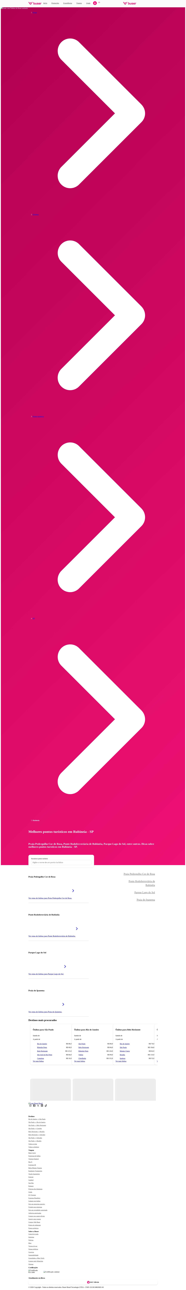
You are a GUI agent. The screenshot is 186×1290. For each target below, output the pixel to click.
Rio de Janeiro (42, 1044)
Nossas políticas (33, 1249)
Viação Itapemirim (34, 1174)
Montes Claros (125, 1051)
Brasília (122, 1055)
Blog (29, 1243)
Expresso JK (32, 1165)
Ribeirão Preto (42, 1047)
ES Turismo (32, 1195)
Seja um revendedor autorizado (37, 1210)
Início (45, 3)
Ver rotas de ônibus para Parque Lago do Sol (46, 974)
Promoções (55, 3)
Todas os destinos (33, 1147)
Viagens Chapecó (33, 1159)
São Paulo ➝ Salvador (35, 1138)
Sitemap (30, 1264)
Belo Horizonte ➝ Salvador (36, 1135)
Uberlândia (82, 1058)
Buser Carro (32, 1153)
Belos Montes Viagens (35, 1168)
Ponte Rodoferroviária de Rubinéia (142, 883)
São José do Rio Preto (44, 1055)
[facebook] (34, 1106)
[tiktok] (46, 1106)
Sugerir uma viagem (34, 1219)
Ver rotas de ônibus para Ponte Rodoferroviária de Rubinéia (52, 936)
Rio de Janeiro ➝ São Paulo (36, 1119)
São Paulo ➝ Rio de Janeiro (36, 1122)
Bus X (30, 1162)
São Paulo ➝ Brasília (34, 1141)
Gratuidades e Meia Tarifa (36, 1258)
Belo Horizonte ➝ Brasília (36, 1131)
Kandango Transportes (35, 1171)
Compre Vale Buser (34, 1222)
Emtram (30, 1177)
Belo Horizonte (42, 1051)
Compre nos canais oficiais (36, 1216)
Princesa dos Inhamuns (35, 1189)
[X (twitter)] (38, 1106)
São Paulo (81, 1044)
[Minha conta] (95, 3)
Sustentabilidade (33, 1255)
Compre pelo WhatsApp (35, 1261)
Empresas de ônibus (34, 1156)
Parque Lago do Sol (144, 892)
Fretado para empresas (35, 1207)
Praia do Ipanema (146, 899)
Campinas (40, 1058)
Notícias (30, 1240)
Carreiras (31, 1252)
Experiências (68, 3)
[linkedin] (42, 1106)
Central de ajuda (33, 1234)
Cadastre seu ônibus (34, 1201)
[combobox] (61, 862)
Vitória (80, 1055)
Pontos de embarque (34, 1225)
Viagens (79, 3)
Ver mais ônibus (38, 1061)
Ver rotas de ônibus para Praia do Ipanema (45, 1012)
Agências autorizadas (34, 1213)
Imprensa (31, 1237)
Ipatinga (122, 1058)
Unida (30, 1192)
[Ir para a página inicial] (35, 1103)
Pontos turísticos (33, 1228)
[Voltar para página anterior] (99, 3)
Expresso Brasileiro (34, 1198)
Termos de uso (32, 1246)
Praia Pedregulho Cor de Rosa (139, 874)
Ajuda (88, 3)
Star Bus (31, 1183)
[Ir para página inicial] (35, 3)
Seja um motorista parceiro (36, 1204)
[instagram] (30, 1106)
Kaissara (30, 1186)
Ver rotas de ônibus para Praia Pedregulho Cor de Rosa (50, 898)
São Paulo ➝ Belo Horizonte (37, 1125)
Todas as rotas (32, 1144)
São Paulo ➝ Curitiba (35, 1128)
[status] (50, 1090)
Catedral (30, 1180)
